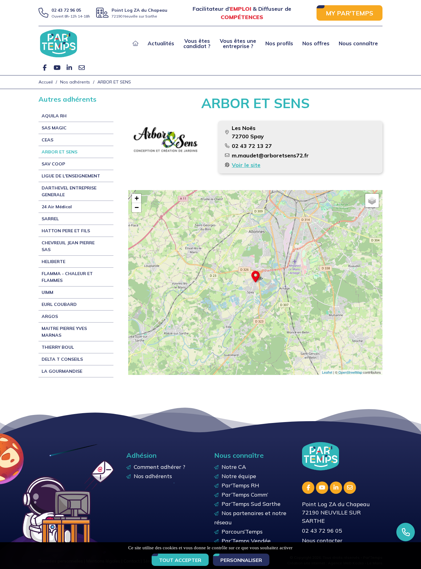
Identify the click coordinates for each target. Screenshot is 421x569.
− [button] (137, 207)
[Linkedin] (69, 68)
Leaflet (327, 372)
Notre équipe (239, 476)
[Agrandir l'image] (165, 139)
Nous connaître (358, 43)
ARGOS (50, 316)
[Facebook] (45, 68)
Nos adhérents (153, 476)
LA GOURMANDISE (62, 371)
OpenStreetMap (350, 372)
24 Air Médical (57, 206)
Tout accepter (180, 560)
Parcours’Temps (242, 531)
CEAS (47, 140)
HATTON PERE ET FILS (66, 231)
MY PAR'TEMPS (349, 13)
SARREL (50, 219)
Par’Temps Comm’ (245, 494)
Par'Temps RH (240, 485)
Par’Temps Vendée (246, 540)
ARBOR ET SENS (59, 152)
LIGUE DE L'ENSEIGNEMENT (71, 176)
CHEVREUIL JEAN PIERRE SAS (68, 246)
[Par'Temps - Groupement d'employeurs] (58, 42)
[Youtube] (57, 68)
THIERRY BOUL (58, 347)
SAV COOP (53, 164)
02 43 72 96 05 (66, 10)
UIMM (47, 292)
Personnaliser (241, 560)
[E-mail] (82, 68)
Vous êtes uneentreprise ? (238, 43)
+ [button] (137, 198)
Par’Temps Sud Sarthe (251, 503)
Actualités (161, 43)
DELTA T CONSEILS (62, 359)
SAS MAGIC (54, 128)
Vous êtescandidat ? (197, 43)
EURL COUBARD (59, 304)
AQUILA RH (54, 116)
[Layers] (372, 200)
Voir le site (246, 165)
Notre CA (234, 466)
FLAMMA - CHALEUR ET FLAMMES (67, 277)
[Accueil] (135, 43)
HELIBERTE (53, 261)
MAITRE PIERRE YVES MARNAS (64, 332)
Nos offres (315, 43)
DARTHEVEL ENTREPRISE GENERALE (69, 191)
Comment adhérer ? (159, 466)
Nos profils (279, 43)
